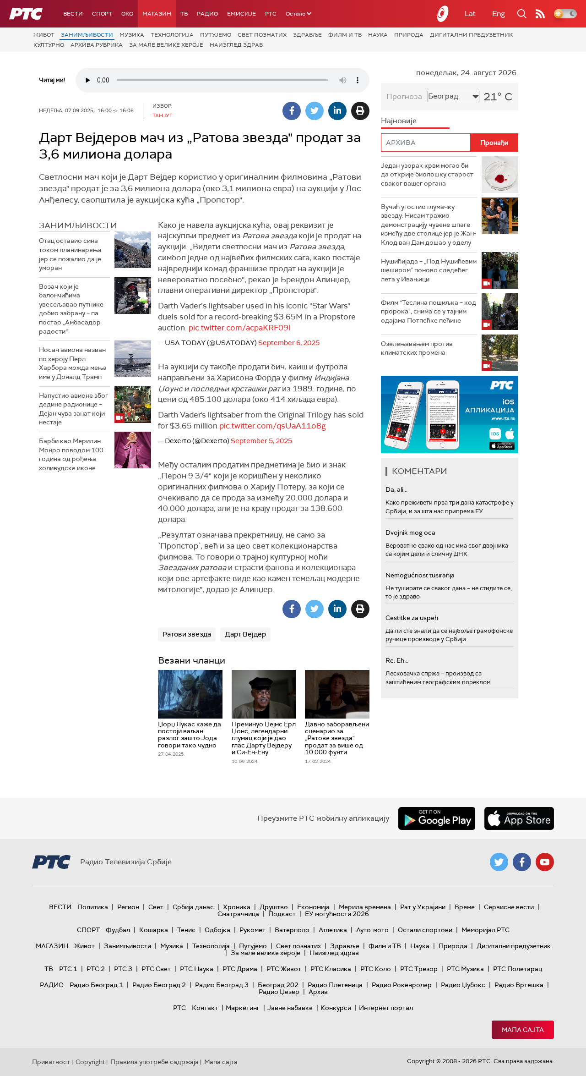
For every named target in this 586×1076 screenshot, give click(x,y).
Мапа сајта (523, 1030)
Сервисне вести (509, 907)
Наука (378, 34)
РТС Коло (375, 969)
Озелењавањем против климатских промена (417, 348)
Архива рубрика (97, 45)
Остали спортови (425, 930)
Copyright (90, 1062)
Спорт (102, 13)
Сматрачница (238, 914)
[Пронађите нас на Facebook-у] (522, 862)
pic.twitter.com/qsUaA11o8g (272, 426)
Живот (43, 34)
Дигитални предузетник (471, 34)
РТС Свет (156, 969)
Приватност (51, 1062)
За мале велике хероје (166, 45)
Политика (92, 907)
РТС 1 (68, 969)
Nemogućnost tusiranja (420, 575)
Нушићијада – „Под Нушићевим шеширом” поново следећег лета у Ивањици (429, 270)
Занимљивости (87, 34)
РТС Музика (465, 969)
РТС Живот (283, 969)
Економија (313, 907)
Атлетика (333, 930)
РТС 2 (96, 969)
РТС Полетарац (517, 969)
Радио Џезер (279, 992)
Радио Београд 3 (222, 985)
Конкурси (335, 1008)
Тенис (186, 930)
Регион (128, 907)
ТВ (184, 13)
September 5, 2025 (261, 440)
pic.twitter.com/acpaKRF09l (239, 328)
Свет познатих (262, 34)
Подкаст (282, 914)
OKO (127, 13)
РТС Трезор (419, 969)
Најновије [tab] (399, 121)
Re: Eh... (396, 660)
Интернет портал (386, 1008)
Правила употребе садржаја (154, 1062)
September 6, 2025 (289, 342)
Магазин (156, 13)
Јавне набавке (290, 1008)
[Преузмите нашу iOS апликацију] (519, 818)
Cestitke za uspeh (411, 618)
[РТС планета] (443, 13)
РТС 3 (123, 969)
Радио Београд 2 (159, 985)
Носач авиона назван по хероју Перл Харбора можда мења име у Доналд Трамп (73, 363)
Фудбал (118, 930)
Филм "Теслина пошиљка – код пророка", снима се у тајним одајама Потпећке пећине (428, 311)
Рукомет (252, 930)
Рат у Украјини (422, 907)
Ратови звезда (187, 634)
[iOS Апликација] (449, 414)
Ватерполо (292, 930)
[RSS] (540, 13)
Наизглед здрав (236, 45)
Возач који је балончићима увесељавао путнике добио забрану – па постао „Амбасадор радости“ (71, 308)
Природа (408, 34)
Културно (48, 45)
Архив (318, 992)
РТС (271, 13)
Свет (155, 907)
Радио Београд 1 (96, 985)
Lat (470, 13)
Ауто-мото (372, 930)
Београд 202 (278, 985)
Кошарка (153, 930)
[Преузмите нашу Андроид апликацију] (436, 818)
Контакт (205, 1008)
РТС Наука (196, 969)
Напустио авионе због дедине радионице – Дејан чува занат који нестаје (73, 409)
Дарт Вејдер (245, 634)
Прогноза (404, 96)
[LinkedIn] (337, 111)
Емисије (241, 13)
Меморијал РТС (485, 930)
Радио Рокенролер (402, 985)
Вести (73, 13)
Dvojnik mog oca (410, 532)
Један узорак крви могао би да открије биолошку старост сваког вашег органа (427, 174)
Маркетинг (243, 1008)
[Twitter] (314, 111)
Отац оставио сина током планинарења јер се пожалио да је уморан (70, 254)
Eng (498, 13)
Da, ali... (396, 489)
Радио (207, 13)
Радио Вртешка (518, 985)
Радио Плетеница (335, 985)
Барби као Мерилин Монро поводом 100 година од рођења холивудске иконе (71, 454)
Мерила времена (365, 907)
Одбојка (217, 930)
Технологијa (172, 34)
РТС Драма (239, 969)
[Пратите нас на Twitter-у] (499, 862)
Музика (131, 34)
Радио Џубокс (463, 985)
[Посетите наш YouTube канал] (545, 862)
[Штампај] (360, 111)
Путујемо (215, 34)
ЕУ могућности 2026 (337, 914)
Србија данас (193, 907)
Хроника (236, 907)
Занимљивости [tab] (78, 225)
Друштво (274, 907)
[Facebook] (291, 111)
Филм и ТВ (345, 34)
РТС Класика (330, 969)
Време (465, 907)
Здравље (307, 34)
